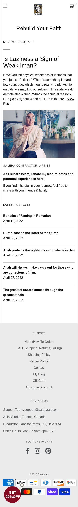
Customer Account (39, 387)
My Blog (39, 374)
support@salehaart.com (41, 409)
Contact (39, 367)
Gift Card (39, 380)
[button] (12, 494)
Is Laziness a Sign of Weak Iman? (31, 62)
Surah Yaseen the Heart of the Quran (31, 233)
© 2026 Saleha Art (39, 474)
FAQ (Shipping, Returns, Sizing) (39, 348)
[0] (71, 6)
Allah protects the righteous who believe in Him (39, 250)
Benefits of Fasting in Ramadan (27, 215)
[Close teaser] (22, 485)
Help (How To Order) (39, 341)
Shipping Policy (39, 354)
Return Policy (39, 361)
